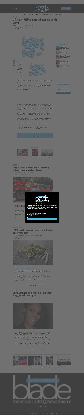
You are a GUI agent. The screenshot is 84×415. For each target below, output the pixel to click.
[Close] (58, 193)
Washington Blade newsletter (33, 214)
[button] (42, 215)
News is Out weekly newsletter (33, 215)
